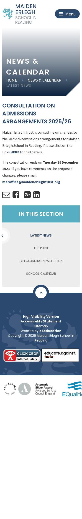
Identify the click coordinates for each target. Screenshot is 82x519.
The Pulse (41, 248)
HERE (14, 152)
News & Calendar (44, 80)
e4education (50, 331)
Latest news (18, 85)
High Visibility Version (41, 316)
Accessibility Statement (41, 321)
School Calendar (41, 273)
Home (11, 80)
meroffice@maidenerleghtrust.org (31, 182)
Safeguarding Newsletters (41, 261)
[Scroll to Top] (41, 293)
